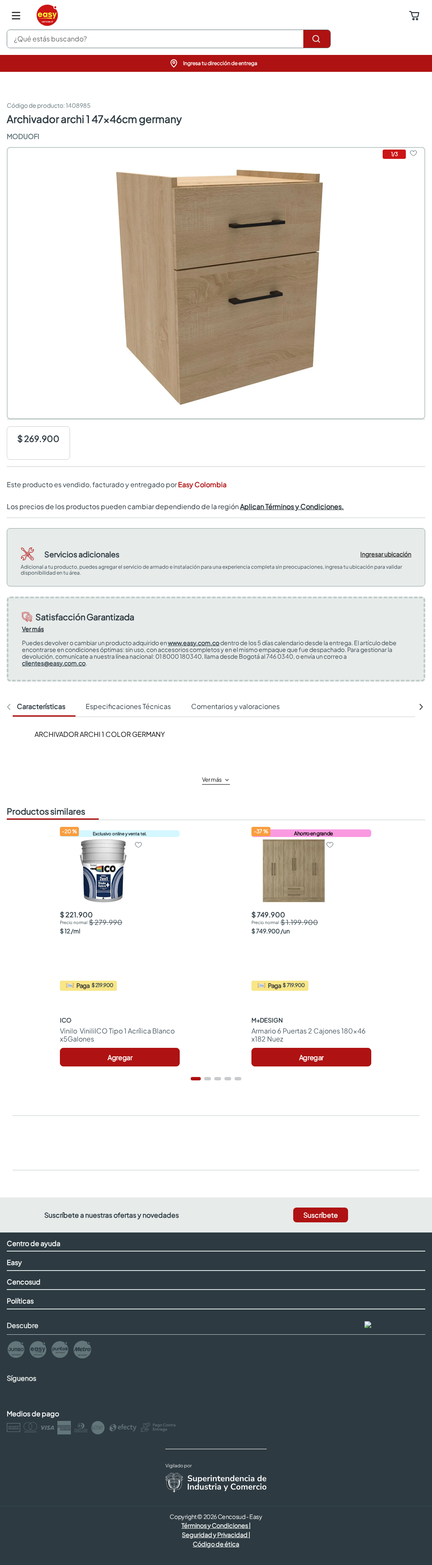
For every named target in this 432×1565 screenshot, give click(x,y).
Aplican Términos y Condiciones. (292, 506)
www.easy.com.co (193, 642)
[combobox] (169, 39)
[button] (216, 63)
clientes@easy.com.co (54, 663)
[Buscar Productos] (316, 38)
